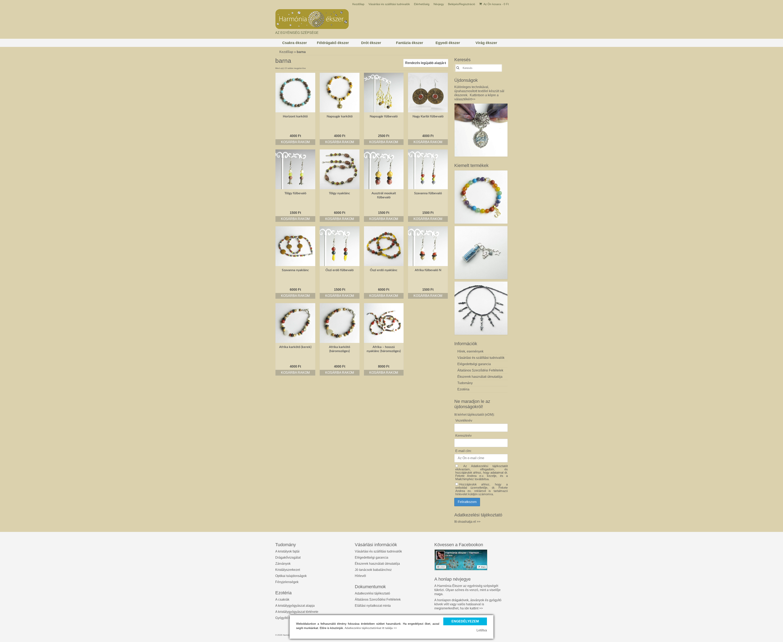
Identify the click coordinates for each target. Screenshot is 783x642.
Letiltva (482, 630)
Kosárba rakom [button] (295, 142)
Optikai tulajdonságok (291, 576)
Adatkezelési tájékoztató (372, 593)
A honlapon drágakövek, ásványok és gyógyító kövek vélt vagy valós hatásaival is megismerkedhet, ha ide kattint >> (467, 604)
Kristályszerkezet (287, 569)
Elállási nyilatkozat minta (373, 605)
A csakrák (282, 599)
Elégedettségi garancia (371, 557)
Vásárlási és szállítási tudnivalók (378, 551)
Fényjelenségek (287, 582)
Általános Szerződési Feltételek (378, 599)
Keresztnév (463, 435)
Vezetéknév (463, 420)
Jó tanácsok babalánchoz (373, 569)
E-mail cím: (463, 451)
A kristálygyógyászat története (296, 611)
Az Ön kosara (496, 4)
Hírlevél (360, 576)
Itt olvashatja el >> (467, 521)
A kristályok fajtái (287, 551)
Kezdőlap (286, 52)
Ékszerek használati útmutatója (377, 563)
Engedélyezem (465, 621)
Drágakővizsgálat (288, 557)
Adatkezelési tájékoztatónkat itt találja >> (371, 628)
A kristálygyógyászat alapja (295, 605)
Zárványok (283, 563)
